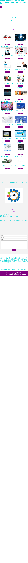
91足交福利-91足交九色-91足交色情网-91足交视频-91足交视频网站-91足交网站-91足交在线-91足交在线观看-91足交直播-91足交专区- (14, 2)
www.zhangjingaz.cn (14, 20)
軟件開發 (12, 274)
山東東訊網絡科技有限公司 (16, 274)
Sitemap (25, 274)
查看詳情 (7, 44)
